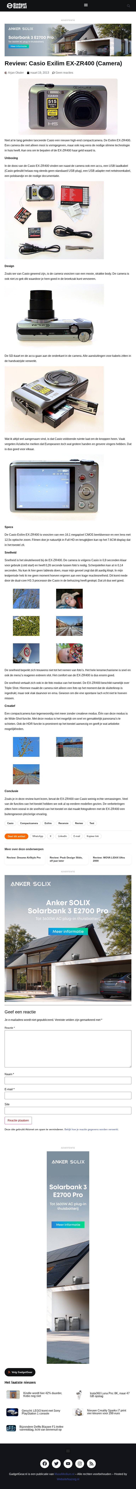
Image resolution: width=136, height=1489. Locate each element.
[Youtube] (68, 1463)
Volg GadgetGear (22, 1372)
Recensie (63, 823)
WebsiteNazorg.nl (68, 1479)
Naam (9, 1074)
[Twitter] (56, 1463)
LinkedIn (62, 836)
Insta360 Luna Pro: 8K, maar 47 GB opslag (110, 1395)
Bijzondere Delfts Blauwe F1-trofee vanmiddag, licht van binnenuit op (41, 1428)
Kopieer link (93, 836)
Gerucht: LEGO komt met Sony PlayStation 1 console (41, 1412)
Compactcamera (29, 823)
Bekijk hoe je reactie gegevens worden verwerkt (91, 1129)
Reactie (10, 1027)
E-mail (76, 836)
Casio (10, 823)
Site (7, 1104)
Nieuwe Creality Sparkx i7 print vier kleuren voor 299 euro (106, 1412)
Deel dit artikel (16, 836)
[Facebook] (44, 1463)
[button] (86, 5)
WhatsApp (37, 836)
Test (92, 823)
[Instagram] (79, 1463)
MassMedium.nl (64, 1474)
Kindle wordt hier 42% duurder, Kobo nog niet (42, 1394)
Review (79, 823)
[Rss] (91, 1463)
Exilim (48, 823)
